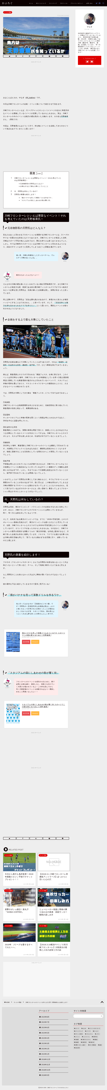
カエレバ (32, 637)
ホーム (31, 3)
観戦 (100, 1045)
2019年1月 (45, 1054)
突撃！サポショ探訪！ (80, 1045)
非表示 (39, 173)
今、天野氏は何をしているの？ (26, 191)
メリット (77, 1036)
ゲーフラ (88, 1031)
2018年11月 (45, 1064)
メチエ (97, 1034)
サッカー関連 (7, 12)
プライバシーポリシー (77, 3)
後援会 (95, 1039)
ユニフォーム (86, 1036)
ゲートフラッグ (79, 1031)
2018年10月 (45, 1070)
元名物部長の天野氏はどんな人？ (32, 183)
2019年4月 (45, 1038)
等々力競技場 (93, 1045)
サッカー (96, 1031)
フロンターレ (89, 1034)
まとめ (84, 1028)
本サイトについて (41, 3)
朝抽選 (77, 1042)
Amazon (35, 642)
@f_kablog (30, 98)
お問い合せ (89, 3)
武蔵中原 (84, 1042)
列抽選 (77, 1039)
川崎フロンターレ (86, 1039)
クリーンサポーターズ (95, 1028)
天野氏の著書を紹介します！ (25, 194)
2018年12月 (45, 1059)
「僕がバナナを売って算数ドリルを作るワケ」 (36, 198)
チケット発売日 (79, 1034)
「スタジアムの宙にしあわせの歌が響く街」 (36, 200)
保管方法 (95, 1036)
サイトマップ (53, 3)
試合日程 (77, 1047)
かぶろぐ (7, 3)
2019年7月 (45, 1022)
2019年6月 (45, 1027)
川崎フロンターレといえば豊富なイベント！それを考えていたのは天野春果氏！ (37, 179)
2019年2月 (45, 1049)
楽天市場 (26, 642)
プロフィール (64, 3)
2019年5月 (45, 1033)
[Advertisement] (36, 78)
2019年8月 (45, 1017)
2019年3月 (45, 1043)
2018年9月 (45, 1075)
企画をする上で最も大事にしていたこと (34, 186)
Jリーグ (77, 1028)
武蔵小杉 (92, 1042)
